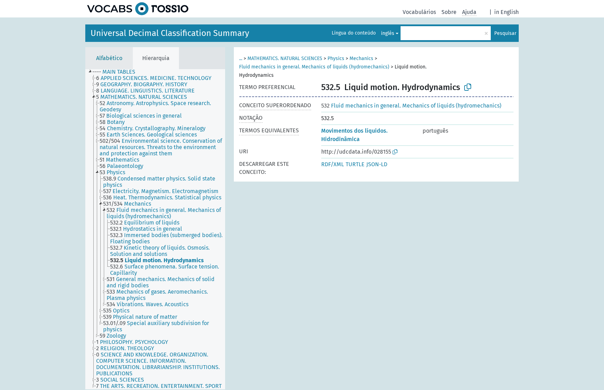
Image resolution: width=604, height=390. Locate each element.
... (240, 58)
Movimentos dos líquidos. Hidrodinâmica (354, 134)
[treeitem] (117, 72)
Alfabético (109, 58)
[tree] (155, 229)
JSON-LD (376, 164)
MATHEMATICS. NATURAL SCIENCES (284, 58)
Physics (336, 58)
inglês (387, 33)
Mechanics (361, 58)
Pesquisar (505, 33)
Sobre (448, 12)
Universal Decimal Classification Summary (170, 33)
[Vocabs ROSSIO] (137, 8)
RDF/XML (332, 164)
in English (506, 12)
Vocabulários (419, 12)
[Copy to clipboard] (467, 87)
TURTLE (355, 164)
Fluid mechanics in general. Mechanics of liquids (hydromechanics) (314, 67)
